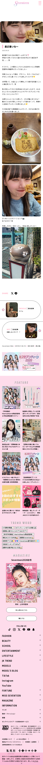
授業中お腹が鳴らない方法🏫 (12, 548)
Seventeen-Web (7, 346)
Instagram (7, 680)
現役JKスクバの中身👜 (10, 538)
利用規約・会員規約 (30, 742)
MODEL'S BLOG (10, 670)
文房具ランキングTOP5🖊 (11, 544)
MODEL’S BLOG (20, 346)
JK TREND (7, 660)
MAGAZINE (7, 700)
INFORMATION (9, 705)
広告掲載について (7, 739)
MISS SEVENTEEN (11, 695)
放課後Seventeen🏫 (27, 538)
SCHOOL (6, 646)
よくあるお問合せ (21, 739)
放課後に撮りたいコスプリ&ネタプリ (15, 531)
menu (40, 4)
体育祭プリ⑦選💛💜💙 (10, 541)
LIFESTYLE (7, 656)
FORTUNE (7, 690)
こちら (36, 761)
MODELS (6, 665)
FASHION (6, 636)
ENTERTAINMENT (11, 651)
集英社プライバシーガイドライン (11, 742)
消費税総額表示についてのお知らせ (12, 745)
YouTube (6, 685)
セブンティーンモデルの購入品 (26, 528)
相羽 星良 (31, 346)
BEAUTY (6, 641)
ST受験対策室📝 (8, 528)
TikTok (5, 675)
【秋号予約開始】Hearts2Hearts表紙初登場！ (18, 534)
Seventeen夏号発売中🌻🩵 (29, 541)
